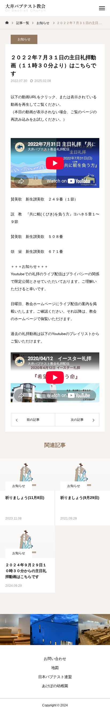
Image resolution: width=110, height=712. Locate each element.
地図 (55, 668)
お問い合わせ (55, 658)
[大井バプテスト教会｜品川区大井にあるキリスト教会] (25, 8)
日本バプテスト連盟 (55, 677)
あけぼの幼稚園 (55, 686)
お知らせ (24, 39)
